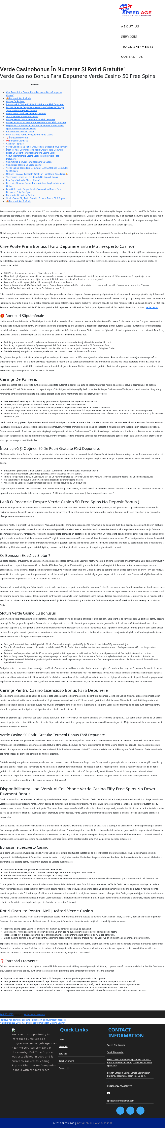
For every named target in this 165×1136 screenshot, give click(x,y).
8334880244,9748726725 (119, 1086)
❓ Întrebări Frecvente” (17, 137)
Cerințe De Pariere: (15, 101)
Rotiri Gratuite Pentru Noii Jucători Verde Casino (29, 134)
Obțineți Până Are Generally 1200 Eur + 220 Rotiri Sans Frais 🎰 (37, 174)
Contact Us (132, 56)
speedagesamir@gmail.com (120, 1100)
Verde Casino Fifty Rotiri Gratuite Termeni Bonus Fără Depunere (37, 198)
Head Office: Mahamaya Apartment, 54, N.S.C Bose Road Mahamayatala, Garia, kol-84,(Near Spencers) (129, 1062)
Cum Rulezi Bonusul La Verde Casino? (24, 164)
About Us (130, 26)
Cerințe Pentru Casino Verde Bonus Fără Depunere (30, 119)
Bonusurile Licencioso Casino (20, 131)
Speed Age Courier (116, 1045)
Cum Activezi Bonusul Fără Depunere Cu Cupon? (29, 161)
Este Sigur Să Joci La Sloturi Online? (23, 180)
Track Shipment (66, 1061)
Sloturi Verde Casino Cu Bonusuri (22, 116)
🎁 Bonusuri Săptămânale (18, 98)
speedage (19, 1014)
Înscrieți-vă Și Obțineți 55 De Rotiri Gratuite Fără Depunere (34, 149)
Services (129, 36)
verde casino (152, 307)
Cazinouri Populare (15, 143)
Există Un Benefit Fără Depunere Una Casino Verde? (31, 152)
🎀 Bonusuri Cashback (17, 140)
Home (126, 16)
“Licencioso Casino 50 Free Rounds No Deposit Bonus (32, 177)
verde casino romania (34, 1014)
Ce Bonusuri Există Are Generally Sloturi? (26, 113)
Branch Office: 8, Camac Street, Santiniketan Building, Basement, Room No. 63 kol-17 (128, 1074)
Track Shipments (137, 46)
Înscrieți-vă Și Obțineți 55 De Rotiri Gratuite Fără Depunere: (35, 104)
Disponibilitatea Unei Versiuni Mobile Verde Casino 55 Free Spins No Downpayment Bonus (35, 127)
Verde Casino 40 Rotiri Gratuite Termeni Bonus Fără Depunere (36, 122)
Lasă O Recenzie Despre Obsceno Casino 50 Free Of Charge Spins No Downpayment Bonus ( (35, 109)
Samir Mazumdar (115, 1052)
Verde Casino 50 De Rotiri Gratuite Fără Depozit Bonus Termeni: (37, 146)
